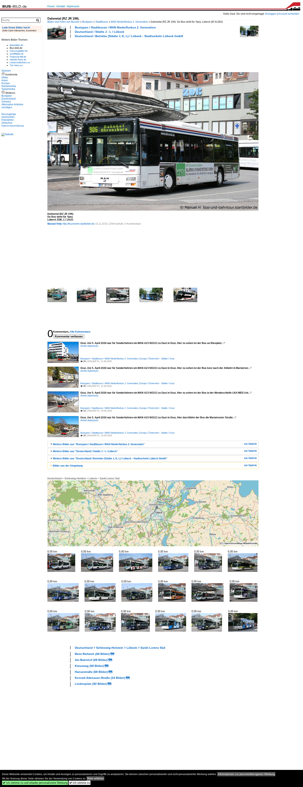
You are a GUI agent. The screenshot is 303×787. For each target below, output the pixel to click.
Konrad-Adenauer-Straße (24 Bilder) (100, 677)
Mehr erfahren (95, 778)
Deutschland (8, 98)
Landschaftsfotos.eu (20, 62)
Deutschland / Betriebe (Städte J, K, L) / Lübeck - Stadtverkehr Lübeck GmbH (129, 36)
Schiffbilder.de (16, 54)
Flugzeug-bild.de (18, 56)
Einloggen (271, 13)
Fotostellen (7, 119)
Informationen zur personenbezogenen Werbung (246, 774)
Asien (4, 80)
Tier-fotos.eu (16, 65)
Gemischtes (8, 117)
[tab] (152, 444)
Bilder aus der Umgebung (68, 465)
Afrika (4, 77)
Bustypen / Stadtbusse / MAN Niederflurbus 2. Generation (115, 27)
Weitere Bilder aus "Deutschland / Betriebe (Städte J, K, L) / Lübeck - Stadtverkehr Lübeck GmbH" (110, 458)
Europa (5, 83)
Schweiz (6, 101)
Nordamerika (8, 86)
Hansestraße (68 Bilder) (91, 671)
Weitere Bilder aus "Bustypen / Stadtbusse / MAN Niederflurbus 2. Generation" (99, 444)
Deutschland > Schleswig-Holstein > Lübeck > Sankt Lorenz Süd (83, 478)
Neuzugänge (8, 114)
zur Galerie (250, 443)
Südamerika (8, 89)
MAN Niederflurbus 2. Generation (129, 21)
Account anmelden (288, 13)
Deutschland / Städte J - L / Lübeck (99, 31)
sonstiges (6, 107)
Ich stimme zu (79, 782)
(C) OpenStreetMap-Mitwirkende (238, 543)
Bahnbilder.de (16, 45)
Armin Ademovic (89, 346)
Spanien (6, 70)
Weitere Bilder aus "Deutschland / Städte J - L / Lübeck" (85, 451)
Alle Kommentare (80, 331)
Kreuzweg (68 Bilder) (89, 665)
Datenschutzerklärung (12, 125)
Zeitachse (6, 122)
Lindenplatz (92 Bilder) (91, 683)
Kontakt (60, 6)
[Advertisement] (122, 54)
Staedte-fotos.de (18, 59)
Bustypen (87, 21)
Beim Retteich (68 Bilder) (92, 654)
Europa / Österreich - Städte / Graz (157, 358)
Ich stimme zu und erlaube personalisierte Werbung (35, 782)
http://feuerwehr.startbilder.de (78, 223)
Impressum (73, 6)
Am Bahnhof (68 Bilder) (91, 660)
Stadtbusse (101, 21)
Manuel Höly (54, 223)
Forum (51, 6)
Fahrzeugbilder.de (19, 51)
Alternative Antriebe (12, 104)
